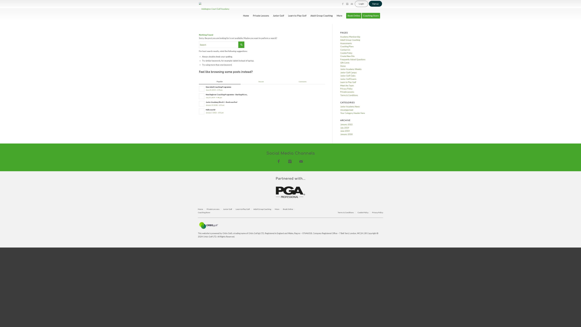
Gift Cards (344, 62)
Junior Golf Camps (348, 72)
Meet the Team (347, 85)
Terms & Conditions (349, 95)
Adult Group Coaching (350, 40)
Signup (375, 3)
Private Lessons (347, 92)
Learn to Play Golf (348, 82)
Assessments (346, 43)
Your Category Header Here (352, 113)
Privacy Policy (346, 89)
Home (343, 66)
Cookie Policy (346, 53)
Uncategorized (346, 110)
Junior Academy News (350, 106)
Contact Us (345, 50)
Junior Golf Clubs (347, 75)
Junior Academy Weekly (351, 69)
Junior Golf (227, 209)
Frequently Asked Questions (352, 59)
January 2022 (346, 124)
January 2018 (346, 134)
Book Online (288, 209)
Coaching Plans (347, 46)
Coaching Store (204, 212)
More (277, 209)
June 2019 (345, 131)
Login (361, 3)
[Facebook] (342, 4)
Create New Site (347, 56)
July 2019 (344, 128)
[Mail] (352, 4)
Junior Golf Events (348, 79)
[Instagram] (347, 4)
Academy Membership (350, 37)
